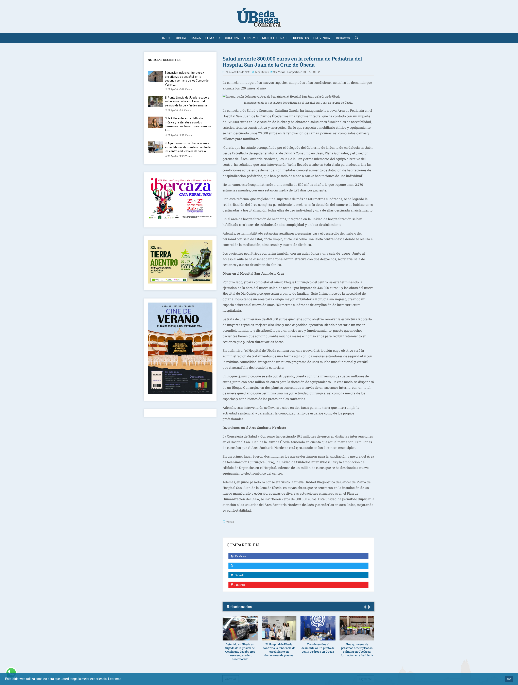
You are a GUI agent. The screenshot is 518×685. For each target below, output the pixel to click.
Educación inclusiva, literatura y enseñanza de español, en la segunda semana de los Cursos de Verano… (187, 78)
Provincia (321, 38)
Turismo (250, 38)
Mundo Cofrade (275, 38)
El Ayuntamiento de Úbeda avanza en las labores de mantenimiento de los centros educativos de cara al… (188, 147)
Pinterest (239, 584)
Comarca (213, 38)
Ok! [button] (509, 679)
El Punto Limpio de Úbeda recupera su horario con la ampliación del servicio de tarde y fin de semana (187, 101)
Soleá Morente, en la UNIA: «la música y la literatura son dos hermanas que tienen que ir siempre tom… (188, 124)
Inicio (166, 38)
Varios (230, 521)
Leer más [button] (114, 679)
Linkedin (239, 575)
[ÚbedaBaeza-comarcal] (259, 16)
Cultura (232, 38)
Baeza (196, 38)
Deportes (301, 38)
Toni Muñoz (262, 71)
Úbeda (181, 38)
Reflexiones (343, 37)
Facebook (240, 556)
